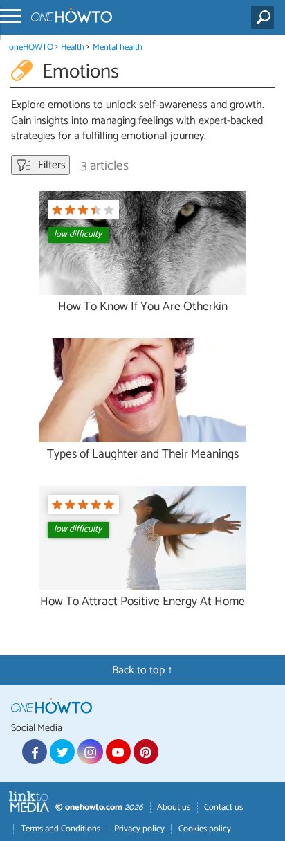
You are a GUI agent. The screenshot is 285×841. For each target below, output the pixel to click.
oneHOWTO (31, 47)
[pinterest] (146, 751)
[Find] (265, 17)
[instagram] (89, 751)
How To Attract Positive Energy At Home (142, 602)
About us (173, 807)
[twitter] (62, 751)
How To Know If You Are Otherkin (143, 307)
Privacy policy (139, 829)
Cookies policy (204, 829)
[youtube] (118, 751)
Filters (50, 165)
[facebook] (34, 751)
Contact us (223, 807)
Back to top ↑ (142, 670)
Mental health (117, 47)
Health (72, 47)
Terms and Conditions (60, 829)
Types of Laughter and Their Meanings (143, 454)
